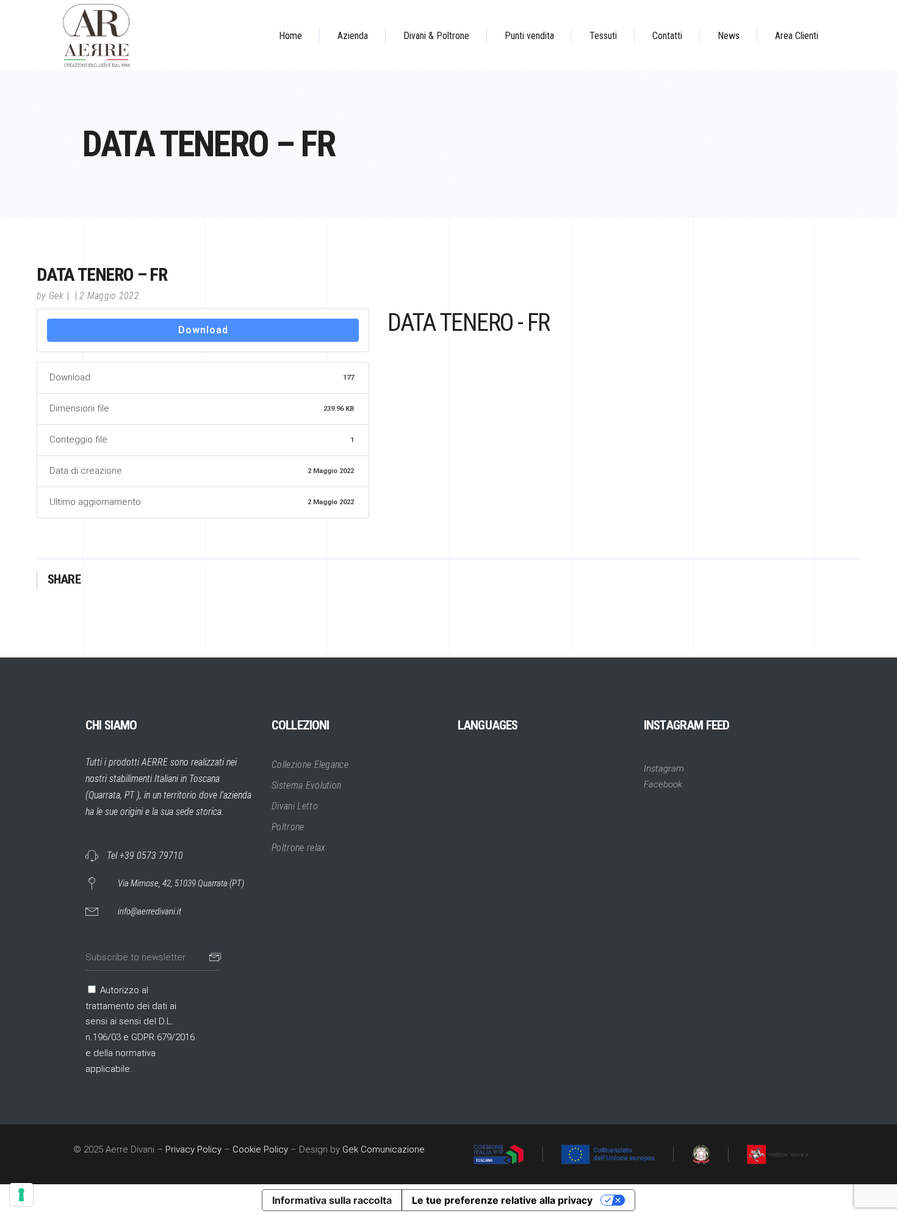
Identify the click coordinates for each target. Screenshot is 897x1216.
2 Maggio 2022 (109, 296)
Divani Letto (295, 806)
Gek (56, 296)
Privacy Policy (193, 1149)
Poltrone (288, 827)
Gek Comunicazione (383, 1149)
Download (203, 330)
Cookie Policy (260, 1149)
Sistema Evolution (306, 785)
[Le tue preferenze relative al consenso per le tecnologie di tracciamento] (21, 1194)
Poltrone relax (298, 847)
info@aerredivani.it (149, 911)
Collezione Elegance (310, 764)
